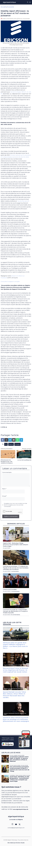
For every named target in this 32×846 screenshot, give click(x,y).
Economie (10, 7)
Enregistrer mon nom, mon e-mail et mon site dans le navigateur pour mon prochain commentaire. (15, 505)
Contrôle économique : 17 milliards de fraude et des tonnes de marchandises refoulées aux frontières (15, 568)
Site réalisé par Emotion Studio (16, 842)
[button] (27, 2)
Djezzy (11, 444)
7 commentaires (15, 591)
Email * (4, 496)
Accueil (3, 7)
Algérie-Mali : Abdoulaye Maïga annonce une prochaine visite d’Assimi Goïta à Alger (15, 544)
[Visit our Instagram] (16, 824)
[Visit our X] (19, 824)
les (11, 92)
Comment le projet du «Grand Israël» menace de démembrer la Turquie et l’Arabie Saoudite (15, 611)
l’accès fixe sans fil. (23, 201)
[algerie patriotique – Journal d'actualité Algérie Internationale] (9, 2)
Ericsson (17, 444)
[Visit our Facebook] (12, 824)
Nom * (4, 488)
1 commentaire (15, 571)
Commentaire (6, 472)
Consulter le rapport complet (10, 281)
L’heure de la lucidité (10, 589)
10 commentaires (15, 614)
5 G (6, 444)
